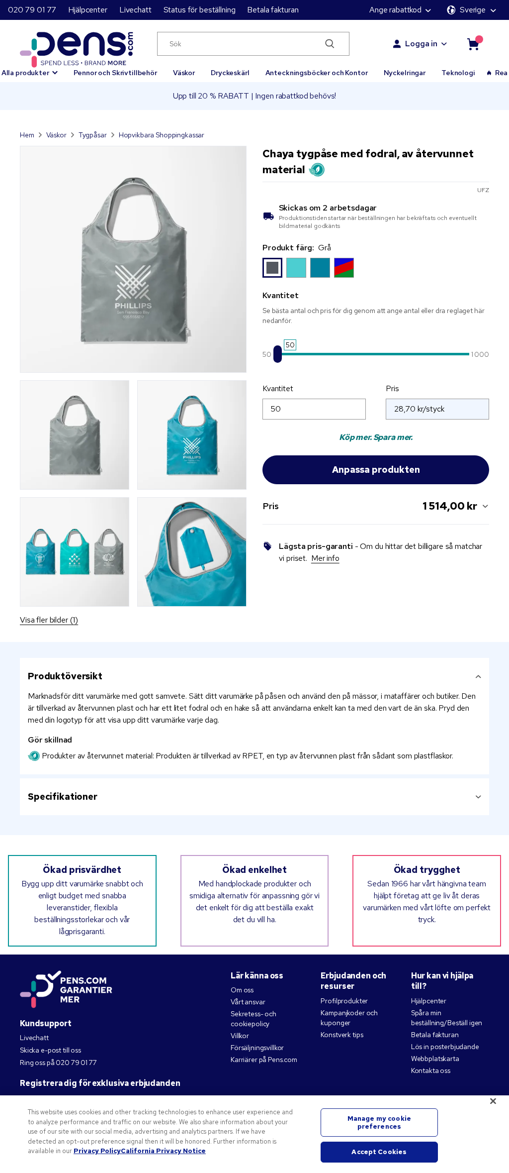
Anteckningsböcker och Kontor (316, 72)
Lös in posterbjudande (445, 1046)
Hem (27, 134)
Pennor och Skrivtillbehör (115, 72)
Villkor (240, 1035)
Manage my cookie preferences (379, 1122)
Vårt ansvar (248, 1001)
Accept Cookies (379, 1152)
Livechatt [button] (135, 9)
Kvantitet (277, 388)
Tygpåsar (93, 134)
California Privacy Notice (163, 1151)
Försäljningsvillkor (257, 1047)
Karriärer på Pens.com (264, 1059)
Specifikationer (62, 796)
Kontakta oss (430, 1070)
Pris (392, 388)
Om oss (242, 989)
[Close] (493, 1101)
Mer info (325, 558)
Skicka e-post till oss (50, 1050)
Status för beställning (200, 9)
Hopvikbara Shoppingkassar (162, 134)
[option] (272, 268)
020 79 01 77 (32, 9)
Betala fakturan (272, 9)
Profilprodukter (344, 1000)
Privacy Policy (97, 1151)
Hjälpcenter (87, 9)
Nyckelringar (404, 72)
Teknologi (458, 72)
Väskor (184, 72)
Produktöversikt (65, 676)
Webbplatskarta (435, 1058)
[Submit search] (330, 44)
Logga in (421, 43)
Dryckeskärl (230, 72)
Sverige (473, 9)
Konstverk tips (342, 1034)
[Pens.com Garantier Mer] (66, 988)
